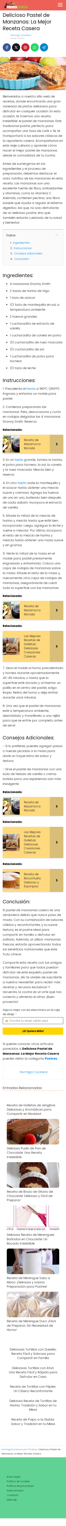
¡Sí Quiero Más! (33, 1031)
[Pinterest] (25, 47)
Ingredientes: (21, 243)
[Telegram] (44, 47)
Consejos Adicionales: (28, 253)
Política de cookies (18, 1481)
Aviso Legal (13, 1476)
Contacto (12, 1495)
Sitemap (12, 1499)
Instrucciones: (23, 248)
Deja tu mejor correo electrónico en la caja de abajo (31, 1012)
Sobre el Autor (15, 1490)
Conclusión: (21, 259)
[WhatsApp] (35, 47)
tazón (19, 460)
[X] (16, 47)
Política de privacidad (20, 1486)
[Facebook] (7, 47)
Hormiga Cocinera (20, 35)
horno (31, 388)
